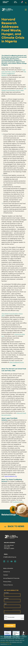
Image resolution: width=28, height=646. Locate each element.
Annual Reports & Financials (11, 578)
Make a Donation (8, 568)
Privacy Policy (7, 581)
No (10, 644)
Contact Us (6, 572)
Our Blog (15, 2)
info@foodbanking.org (9, 557)
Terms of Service (8, 585)
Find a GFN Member (6, 2)
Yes (8, 644)
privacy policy (5, 642)
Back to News (15, 526)
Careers (5, 575)
